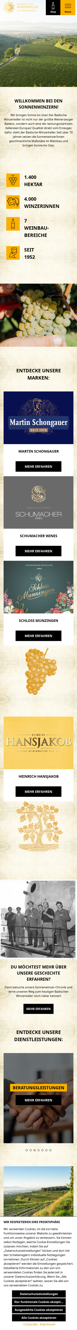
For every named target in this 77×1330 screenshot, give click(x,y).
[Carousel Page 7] (50, 1150)
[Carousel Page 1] (27, 1150)
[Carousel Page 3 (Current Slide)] (34, 1150)
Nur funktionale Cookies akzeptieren (40, 1302)
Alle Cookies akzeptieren (38, 1318)
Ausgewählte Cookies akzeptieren (39, 1310)
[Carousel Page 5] (42, 1150)
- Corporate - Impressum (38, 1324)
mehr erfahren (38, 466)
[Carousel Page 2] (31, 1150)
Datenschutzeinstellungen (39, 1294)
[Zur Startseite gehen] (20, 7)
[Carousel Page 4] (38, 1150)
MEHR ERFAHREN (38, 1009)
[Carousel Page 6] (46, 1150)
